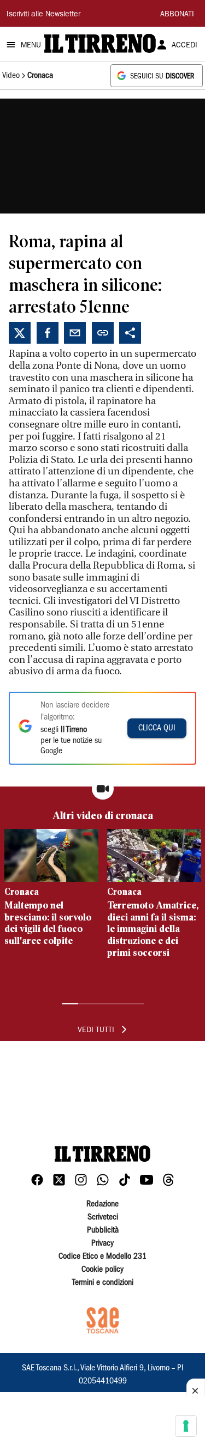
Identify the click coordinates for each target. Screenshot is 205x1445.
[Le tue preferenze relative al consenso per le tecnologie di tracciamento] (185, 1426)
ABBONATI (177, 15)
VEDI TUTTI (96, 1030)
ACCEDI (184, 46)
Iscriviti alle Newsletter (43, 15)
